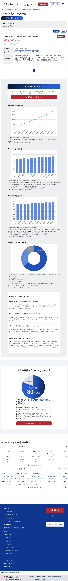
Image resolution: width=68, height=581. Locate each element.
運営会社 (44, 579)
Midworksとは (8, 524)
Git (33, 51)
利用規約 (32, 576)
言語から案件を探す (11, 511)
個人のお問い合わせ (9, 563)
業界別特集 (8, 541)
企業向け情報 (9, 560)
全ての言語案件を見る (34, 465)
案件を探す (27, 5)
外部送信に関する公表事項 (55, 576)
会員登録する (55, 510)
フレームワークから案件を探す (13, 521)
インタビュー (9, 544)
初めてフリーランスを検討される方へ (15, 528)
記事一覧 (8, 537)
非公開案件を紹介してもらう (33, 423)
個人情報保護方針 (41, 576)
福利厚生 (6, 531)
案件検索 (6, 508)
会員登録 (43, 4)
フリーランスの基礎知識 (12, 550)
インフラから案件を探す (12, 514)
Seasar (22, 51)
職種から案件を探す (11, 518)
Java (16, 51)
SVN (37, 51)
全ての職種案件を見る (34, 487)
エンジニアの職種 (10, 547)
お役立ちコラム (8, 534)
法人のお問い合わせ (9, 567)
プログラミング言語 (11, 553)
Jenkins (28, 51)
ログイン (33, 4)
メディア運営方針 (34, 579)
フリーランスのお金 (11, 557)
